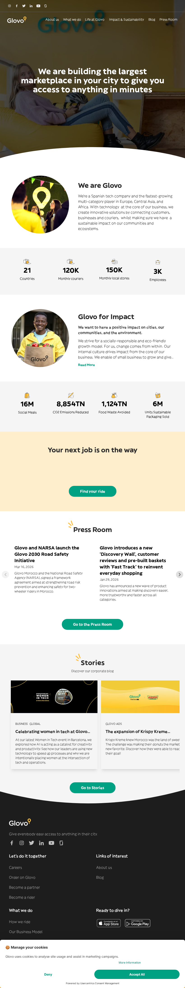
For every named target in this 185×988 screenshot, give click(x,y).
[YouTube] (38, 6)
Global (35, 723)
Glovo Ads (114, 723)
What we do (72, 19)
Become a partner (24, 887)
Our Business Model (25, 931)
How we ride (19, 921)
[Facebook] (16, 6)
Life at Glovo (94, 19)
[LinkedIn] (31, 6)
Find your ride (92, 491)
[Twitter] (24, 6)
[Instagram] (9, 6)
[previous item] (5, 574)
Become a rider (22, 897)
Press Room (168, 19)
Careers (15, 867)
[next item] (179, 574)
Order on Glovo (22, 877)
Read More (86, 365)
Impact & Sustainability (126, 19)
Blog (151, 19)
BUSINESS (21, 723)
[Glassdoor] (45, 6)
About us (52, 19)
